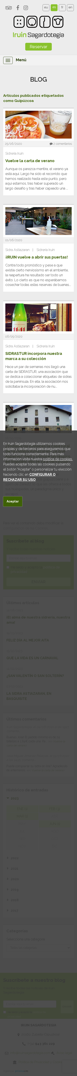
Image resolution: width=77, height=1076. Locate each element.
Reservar (38, 46)
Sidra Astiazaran (17, 250)
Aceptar (13, 501)
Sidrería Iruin (14, 153)
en (70, 7)
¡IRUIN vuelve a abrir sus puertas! (36, 257)
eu (46, 7)
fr (62, 7)
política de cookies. (58, 459)
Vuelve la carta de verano (30, 160)
